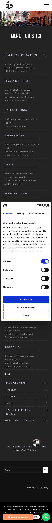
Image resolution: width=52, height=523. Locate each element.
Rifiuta (26, 315)
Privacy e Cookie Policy (37, 487)
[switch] (45, 270)
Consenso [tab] (8, 213)
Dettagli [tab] (21, 213)
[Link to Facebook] (42, 519)
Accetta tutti (26, 299)
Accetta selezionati (26, 307)
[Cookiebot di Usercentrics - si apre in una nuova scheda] (37, 205)
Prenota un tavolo (18, 517)
